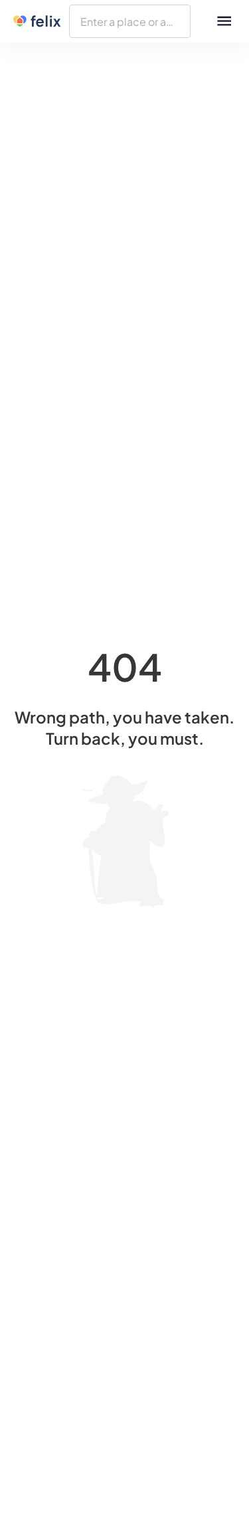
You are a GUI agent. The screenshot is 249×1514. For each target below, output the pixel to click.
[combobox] (130, 21)
